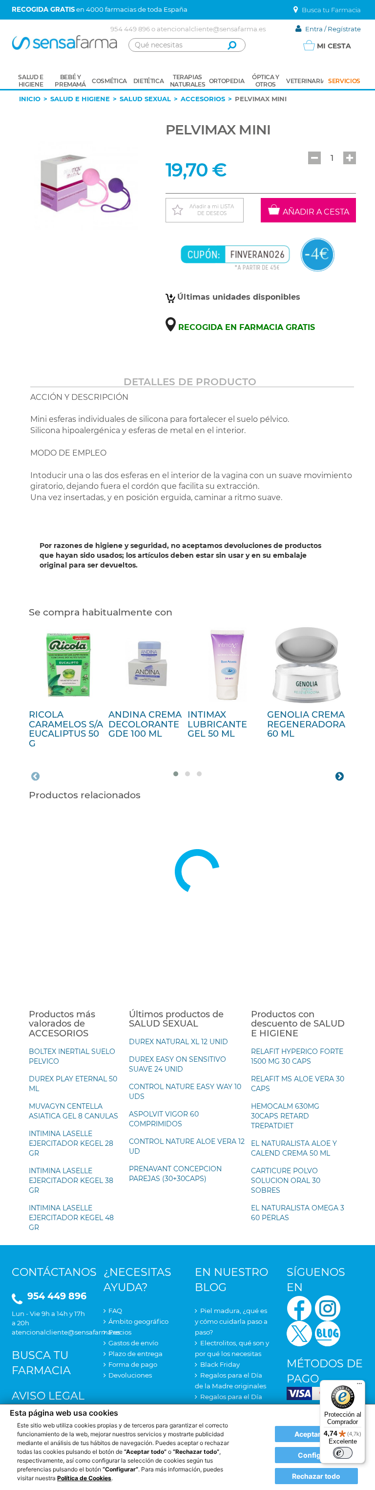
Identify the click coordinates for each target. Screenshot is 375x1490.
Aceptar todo (316, 1434)
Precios (119, 1332)
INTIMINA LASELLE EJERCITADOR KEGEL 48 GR (71, 1218)
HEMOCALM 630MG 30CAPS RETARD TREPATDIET (285, 1116)
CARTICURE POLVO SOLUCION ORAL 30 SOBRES (285, 1180)
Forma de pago (132, 1364)
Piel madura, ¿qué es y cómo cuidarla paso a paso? (231, 1321)
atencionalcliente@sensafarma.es (211, 29)
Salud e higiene (80, 99)
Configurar (316, 1455)
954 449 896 (130, 29)
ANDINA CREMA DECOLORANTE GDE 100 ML (145, 724)
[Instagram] (327, 1307)
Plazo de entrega (135, 1354)
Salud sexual (145, 99)
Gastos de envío (133, 1343)
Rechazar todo (316, 1476)
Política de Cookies (84, 1478)
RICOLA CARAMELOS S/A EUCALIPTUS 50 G (66, 729)
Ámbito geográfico (138, 1321)
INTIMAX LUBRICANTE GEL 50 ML (217, 724)
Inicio (30, 99)
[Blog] (327, 1332)
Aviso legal (48, 1395)
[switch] (343, 1453)
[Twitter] (299, 1332)
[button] (314, 158)
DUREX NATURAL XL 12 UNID (178, 1041)
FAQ (115, 1311)
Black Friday (220, 1364)
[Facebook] (299, 1307)
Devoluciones (130, 1375)
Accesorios (203, 99)
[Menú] (359, 1386)
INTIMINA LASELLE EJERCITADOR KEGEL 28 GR (71, 1143)
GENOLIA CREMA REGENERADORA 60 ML (306, 724)
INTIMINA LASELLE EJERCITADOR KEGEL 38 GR (71, 1180)
